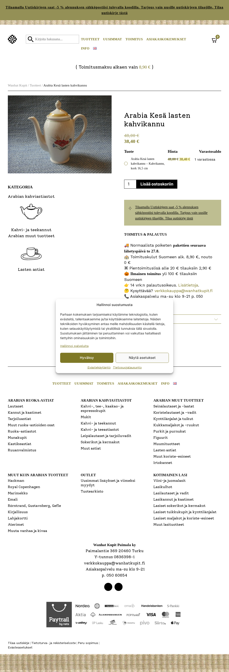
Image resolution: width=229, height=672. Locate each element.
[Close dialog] (159, 287)
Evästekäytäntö (99, 367)
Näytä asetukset (142, 357)
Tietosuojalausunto (127, 367)
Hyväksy (87, 357)
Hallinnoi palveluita (74, 345)
